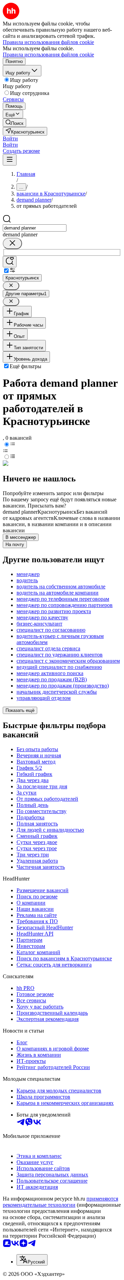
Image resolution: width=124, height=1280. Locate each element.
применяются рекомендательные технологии (60, 1202)
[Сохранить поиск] (10, 261)
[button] (10, 138)
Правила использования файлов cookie (48, 54)
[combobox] (34, 228)
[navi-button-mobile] (10, 160)
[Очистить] (12, 243)
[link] (14, 122)
